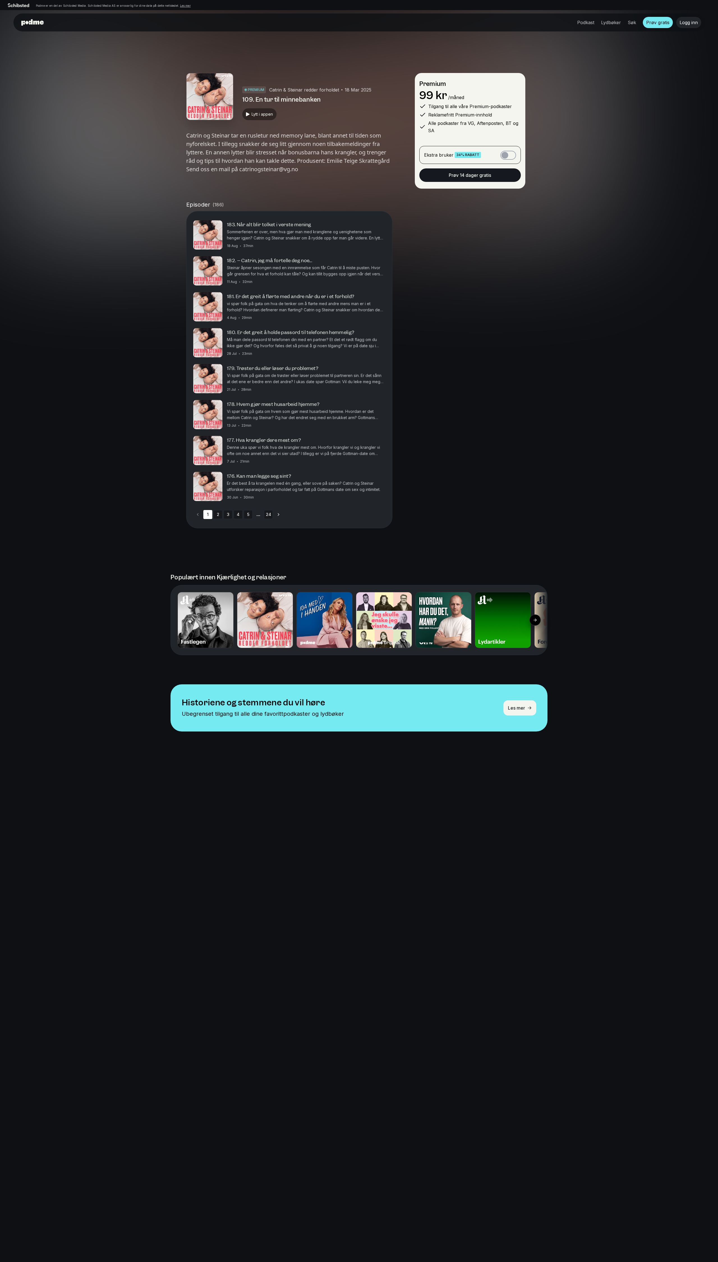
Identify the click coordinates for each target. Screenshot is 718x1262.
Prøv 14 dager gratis (470, 175)
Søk (632, 22)
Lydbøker (611, 22)
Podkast (585, 22)
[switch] (508, 155)
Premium (432, 84)
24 (268, 514)
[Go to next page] (278, 514)
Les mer (185, 5)
